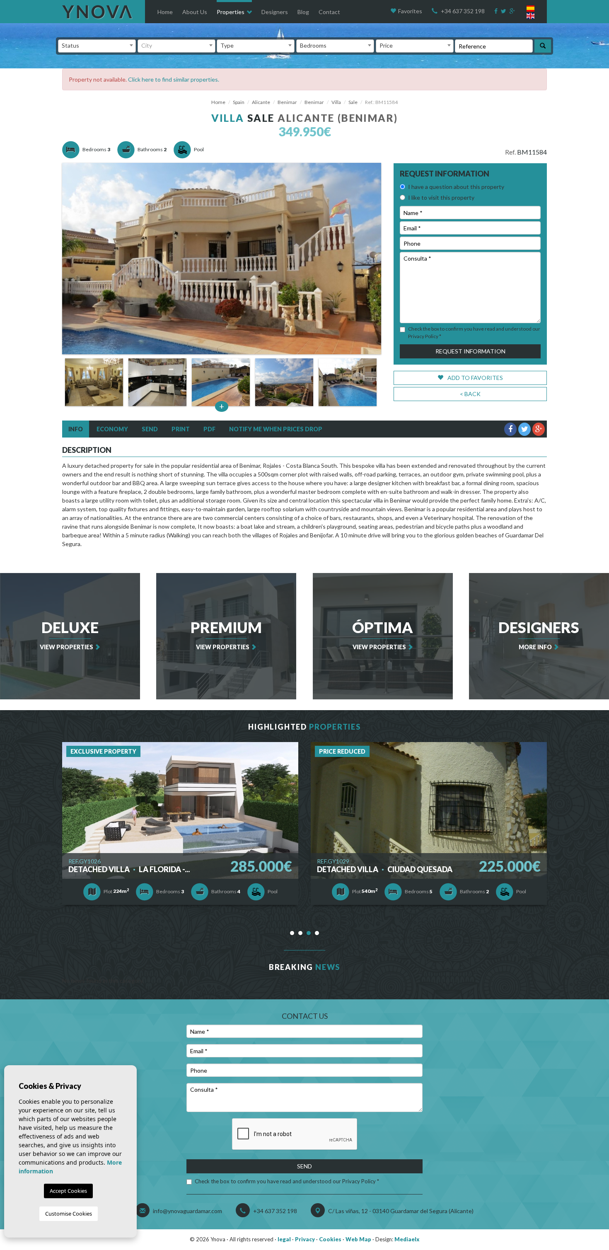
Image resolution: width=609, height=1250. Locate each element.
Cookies (330, 1239)
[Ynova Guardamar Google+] (513, 11)
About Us (194, 11)
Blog (303, 11)
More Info (538, 634)
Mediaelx (406, 1239)
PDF (209, 429)
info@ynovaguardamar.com (187, 1210)
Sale (353, 102)
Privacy (305, 1239)
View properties (69, 634)
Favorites (410, 11)
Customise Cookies (68, 1213)
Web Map (358, 1239)
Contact (329, 11)
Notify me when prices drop (275, 429)
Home (165, 11)
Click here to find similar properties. (173, 79)
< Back (470, 393)
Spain (238, 102)
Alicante (261, 102)
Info (75, 429)
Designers (274, 11)
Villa (336, 102)
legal (284, 1239)
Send (150, 429)
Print (181, 429)
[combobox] (97, 46)
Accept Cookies (68, 1190)
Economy (112, 429)
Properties (230, 11)
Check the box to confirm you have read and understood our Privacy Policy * (287, 1181)
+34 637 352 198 (463, 11)
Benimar (287, 102)
